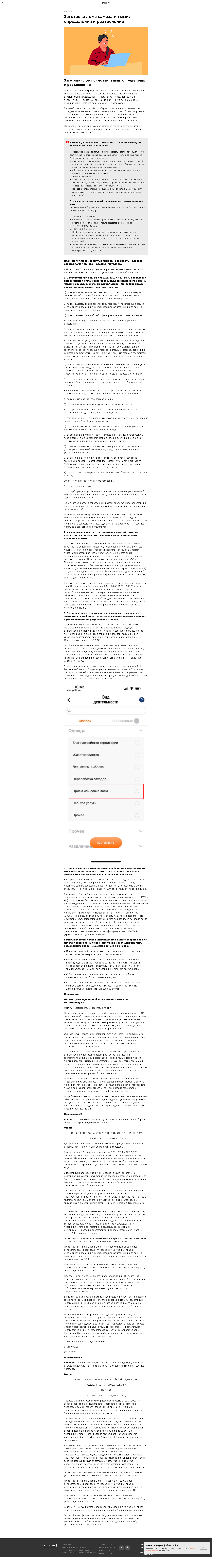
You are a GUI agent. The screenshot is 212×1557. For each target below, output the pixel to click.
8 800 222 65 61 (105, 1551)
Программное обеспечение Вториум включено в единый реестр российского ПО (79, 1552)
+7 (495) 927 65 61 (106, 1553)
